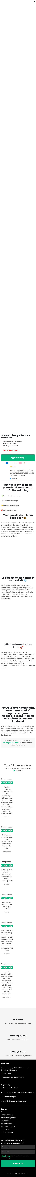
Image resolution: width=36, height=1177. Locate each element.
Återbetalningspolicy (8, 1118)
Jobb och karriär (7, 1132)
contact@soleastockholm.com (12, 1077)
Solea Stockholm (22, 1173)
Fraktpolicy (5, 1121)
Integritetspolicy (7, 1115)
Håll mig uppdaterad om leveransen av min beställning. (16, 1156)
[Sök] (2, 2)
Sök (2, 1112)
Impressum (5, 1129)
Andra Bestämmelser (9, 1126)
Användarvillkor (6, 1124)
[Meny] (1, 2)
